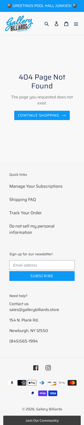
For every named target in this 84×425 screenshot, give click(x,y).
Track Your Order (25, 213)
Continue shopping (38, 115)
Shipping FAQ (22, 199)
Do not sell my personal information (32, 229)
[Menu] (76, 23)
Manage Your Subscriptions (36, 186)
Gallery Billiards (49, 409)
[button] (41, 420)
